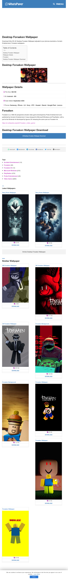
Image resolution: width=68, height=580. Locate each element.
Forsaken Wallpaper (42, 382)
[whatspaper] (14, 4)
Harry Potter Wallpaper (9, 192)
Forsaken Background (42, 324)
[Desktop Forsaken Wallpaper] (34, 75)
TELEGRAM (31, 149)
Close (34, 577)
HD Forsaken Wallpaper (9, 265)
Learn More (37, 574)
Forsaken (5, 57)
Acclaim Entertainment (11, 162)
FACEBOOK (40, 149)
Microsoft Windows (10, 171)
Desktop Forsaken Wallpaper (11, 53)
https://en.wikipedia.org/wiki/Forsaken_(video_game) (18, 123)
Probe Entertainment (11, 176)
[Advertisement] (34, 20)
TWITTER (49, 149)
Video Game (8, 179)
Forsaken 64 (8, 168)
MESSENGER (21, 149)
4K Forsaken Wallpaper (43, 265)
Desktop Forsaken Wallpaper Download (14, 59)
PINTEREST (57, 149)
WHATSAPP (12, 149)
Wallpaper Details (8, 55)
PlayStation (8, 173)
